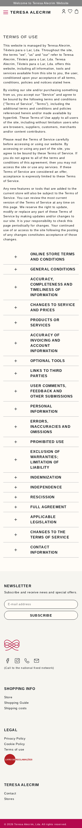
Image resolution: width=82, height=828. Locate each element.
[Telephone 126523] (26, 660)
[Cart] (76, 11)
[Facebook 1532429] (7, 660)
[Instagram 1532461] (17, 660)
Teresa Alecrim (30, 12)
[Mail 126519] (36, 660)
